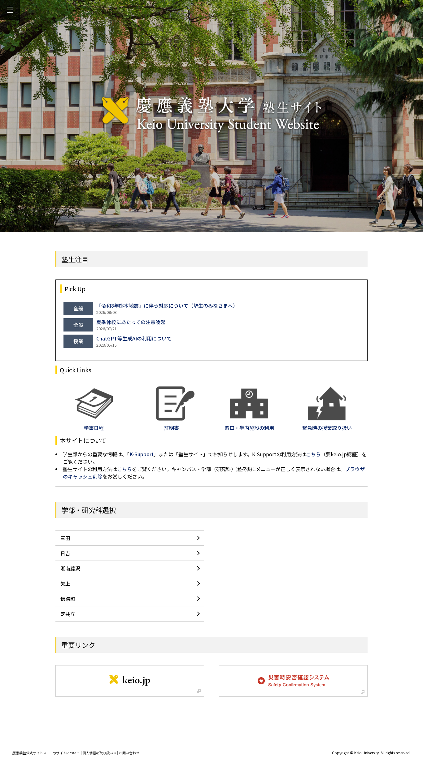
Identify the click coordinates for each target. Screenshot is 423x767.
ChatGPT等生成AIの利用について (134, 338)
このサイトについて (64, 752)
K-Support (141, 454)
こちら (313, 454)
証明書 (171, 427)
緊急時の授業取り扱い (327, 427)
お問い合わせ (129, 752)
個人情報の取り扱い (97, 752)
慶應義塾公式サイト (27, 752)
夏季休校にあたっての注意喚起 (130, 322)
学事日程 (94, 427)
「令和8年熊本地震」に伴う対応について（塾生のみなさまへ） (167, 305)
